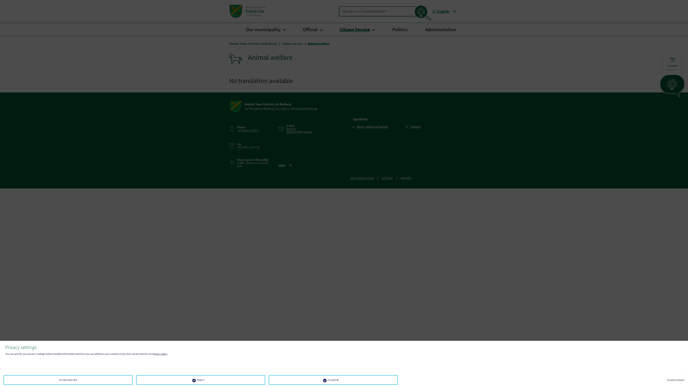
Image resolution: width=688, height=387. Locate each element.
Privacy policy (159, 353)
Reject (200, 379)
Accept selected (68, 379)
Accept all (333, 379)
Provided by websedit (675, 380)
